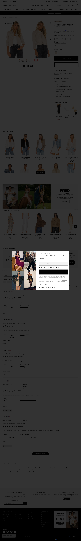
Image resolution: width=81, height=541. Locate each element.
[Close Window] (68, 252)
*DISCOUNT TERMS (43, 284)
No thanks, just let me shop (47, 287)
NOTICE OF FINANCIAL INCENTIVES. (58, 281)
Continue (53, 272)
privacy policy (64, 280)
